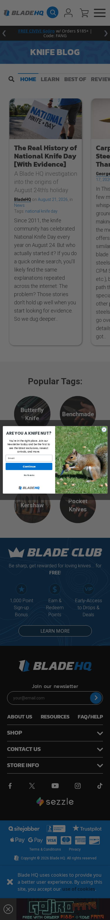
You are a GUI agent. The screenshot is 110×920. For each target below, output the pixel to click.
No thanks (28, 475)
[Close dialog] (103, 429)
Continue (29, 466)
